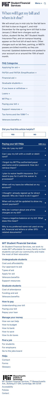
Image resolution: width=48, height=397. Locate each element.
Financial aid (8, 78)
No (35, 135)
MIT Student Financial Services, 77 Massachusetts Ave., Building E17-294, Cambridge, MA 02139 (23, 382)
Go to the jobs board (12, 351)
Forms (5, 363)
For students (8, 344)
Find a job (7, 340)
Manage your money (12, 317)
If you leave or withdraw (13, 88)
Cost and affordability (12, 263)
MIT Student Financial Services (19, 243)
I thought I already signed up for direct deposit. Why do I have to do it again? (21, 194)
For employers (9, 347)
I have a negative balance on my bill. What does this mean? (22, 219)
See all (42, 144)
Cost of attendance (11, 289)
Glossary (6, 366)
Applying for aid (10, 67)
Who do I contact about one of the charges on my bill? (18, 211)
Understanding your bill (13, 305)
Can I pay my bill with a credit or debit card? (20, 155)
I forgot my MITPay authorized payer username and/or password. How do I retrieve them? (20, 165)
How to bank (8, 328)
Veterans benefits (10, 119)
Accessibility (7, 387)
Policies (5, 390)
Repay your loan (10, 312)
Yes (13, 135)
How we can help (10, 321)
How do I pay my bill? (12, 148)
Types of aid (8, 270)
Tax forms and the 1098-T (14, 114)
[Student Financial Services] (16, 4)
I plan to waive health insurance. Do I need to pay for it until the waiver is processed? (20, 176)
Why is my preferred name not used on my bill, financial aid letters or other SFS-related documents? (22, 229)
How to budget (9, 324)
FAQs (4, 356)
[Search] (44, 3)
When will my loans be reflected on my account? (21, 186)
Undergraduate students (14, 259)
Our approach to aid (12, 266)
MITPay (5, 98)
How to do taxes (10, 335)
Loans (5, 93)
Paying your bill (9, 104)
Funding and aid (10, 293)
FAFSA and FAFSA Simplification (18, 72)
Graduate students (11, 83)
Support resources (11, 109)
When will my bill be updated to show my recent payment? (22, 202)
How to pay (8, 301)
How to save (8, 331)
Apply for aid (8, 273)
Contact (6, 360)
